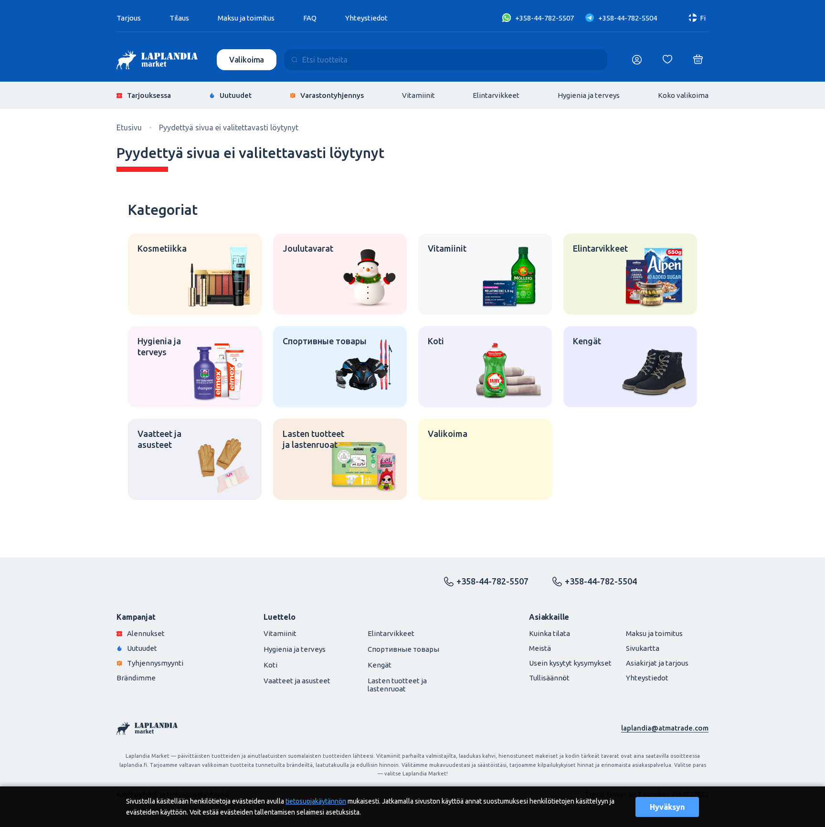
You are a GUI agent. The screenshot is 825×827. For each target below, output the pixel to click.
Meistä (540, 648)
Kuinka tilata (549, 633)
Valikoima (246, 59)
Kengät (379, 665)
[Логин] (636, 59)
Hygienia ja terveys (589, 95)
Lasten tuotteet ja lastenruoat (397, 685)
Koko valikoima (683, 95)
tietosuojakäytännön (316, 801)
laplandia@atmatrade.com (665, 728)
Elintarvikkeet (496, 95)
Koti (270, 665)
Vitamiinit (418, 95)
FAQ (310, 18)
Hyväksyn (667, 807)
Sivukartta (642, 648)
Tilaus (179, 18)
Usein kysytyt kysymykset (570, 663)
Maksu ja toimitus (246, 18)
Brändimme (136, 678)
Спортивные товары (403, 649)
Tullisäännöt (549, 678)
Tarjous (128, 18)
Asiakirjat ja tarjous (657, 663)
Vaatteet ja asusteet (297, 681)
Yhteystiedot (366, 18)
